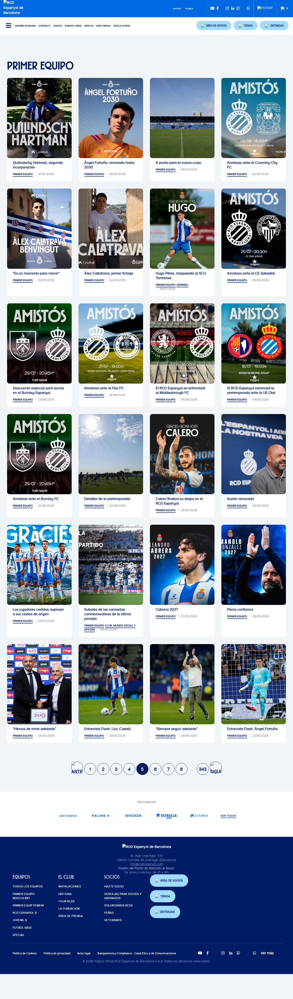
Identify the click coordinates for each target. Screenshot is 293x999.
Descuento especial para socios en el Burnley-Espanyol (38, 390)
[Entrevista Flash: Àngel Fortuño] (253, 684)
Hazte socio (114, 886)
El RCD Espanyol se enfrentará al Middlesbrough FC (180, 390)
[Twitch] (238, 8)
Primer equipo (23, 174)
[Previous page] (77, 768)
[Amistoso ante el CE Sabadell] (253, 229)
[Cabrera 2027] (182, 565)
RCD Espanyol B (25, 913)
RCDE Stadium (103, 25)
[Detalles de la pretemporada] (111, 454)
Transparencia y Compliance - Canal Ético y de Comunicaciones (136, 953)
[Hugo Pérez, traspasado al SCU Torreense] (182, 229)
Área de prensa (70, 916)
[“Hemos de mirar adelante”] (39, 684)
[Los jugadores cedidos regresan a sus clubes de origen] (39, 565)
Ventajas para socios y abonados (122, 896)
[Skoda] (177, 8)
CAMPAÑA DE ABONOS (25, 25)
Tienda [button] (165, 896)
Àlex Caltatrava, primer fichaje (108, 273)
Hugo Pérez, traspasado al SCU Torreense (181, 275)
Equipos (57, 25)
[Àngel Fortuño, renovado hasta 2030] (111, 118)
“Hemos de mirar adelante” (34, 729)
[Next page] (216, 768)
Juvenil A (20, 920)
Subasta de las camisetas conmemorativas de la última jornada (107, 614)
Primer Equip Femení (28, 905)
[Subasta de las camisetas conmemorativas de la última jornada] (111, 565)
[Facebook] (218, 8)
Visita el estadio (121, 25)
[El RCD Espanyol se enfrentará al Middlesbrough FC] (182, 343)
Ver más (267, 952)
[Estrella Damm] (189, 8)
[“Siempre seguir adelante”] (182, 684)
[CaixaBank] (198, 816)
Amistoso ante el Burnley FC (36, 499)
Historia (65, 894)
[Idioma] (283, 8)
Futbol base (22, 928)
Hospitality (44, 25)
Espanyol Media (73, 25)
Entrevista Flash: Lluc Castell (107, 729)
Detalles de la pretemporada (107, 499)
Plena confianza (240, 609)
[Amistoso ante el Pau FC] (111, 343)
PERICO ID (89, 25)
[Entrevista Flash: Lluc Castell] (111, 684)
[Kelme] (100, 816)
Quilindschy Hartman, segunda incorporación (38, 165)
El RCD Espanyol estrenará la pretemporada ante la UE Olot (251, 390)
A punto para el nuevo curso (178, 163)
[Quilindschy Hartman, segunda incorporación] (39, 118)
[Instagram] (227, 8)
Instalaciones (69, 886)
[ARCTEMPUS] (67, 816)
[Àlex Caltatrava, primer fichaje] (111, 229)
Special (18, 935)
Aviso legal (83, 953)
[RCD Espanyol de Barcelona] (14, 7)
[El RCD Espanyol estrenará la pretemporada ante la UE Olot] (253, 343)
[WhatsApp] (248, 8)
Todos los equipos (28, 886)
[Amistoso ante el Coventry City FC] (253, 118)
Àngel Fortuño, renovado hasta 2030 (109, 165)
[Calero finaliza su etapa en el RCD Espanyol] (182, 454)
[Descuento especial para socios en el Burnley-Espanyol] (39, 343)
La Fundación (69, 909)
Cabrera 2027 (167, 609)
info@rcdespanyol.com (146, 864)
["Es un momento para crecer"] (39, 229)
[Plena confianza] (253, 565)
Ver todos (228, 816)
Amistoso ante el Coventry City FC (252, 165)
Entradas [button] (167, 912)
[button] (214, 25)
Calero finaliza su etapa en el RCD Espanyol (179, 501)
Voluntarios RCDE (118, 905)
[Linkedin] (232, 8)
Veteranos (113, 920)
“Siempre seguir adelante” (177, 729)
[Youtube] (212, 8)
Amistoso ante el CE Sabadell (251, 273)
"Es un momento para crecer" (36, 273)
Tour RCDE (66, 901)
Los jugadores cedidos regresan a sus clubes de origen (38, 611)
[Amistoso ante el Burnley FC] (39, 454)
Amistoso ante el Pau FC (104, 388)
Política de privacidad (56, 953)
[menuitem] (265, 6)
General (182, 284)
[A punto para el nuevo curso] (182, 118)
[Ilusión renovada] (253, 454)
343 (202, 769)
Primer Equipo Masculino (24, 896)
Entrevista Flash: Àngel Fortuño (252, 729)
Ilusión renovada (240, 499)
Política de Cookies (25, 953)
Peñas (109, 913)
